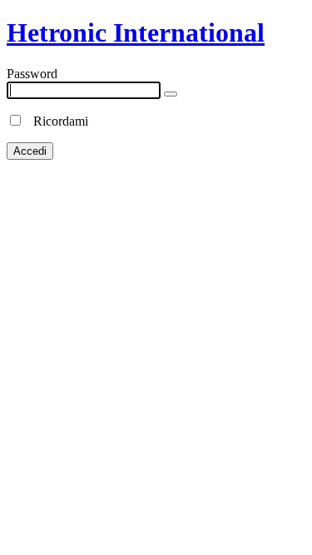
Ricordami (55, 121)
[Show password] (170, 94)
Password (32, 74)
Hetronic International (136, 32)
